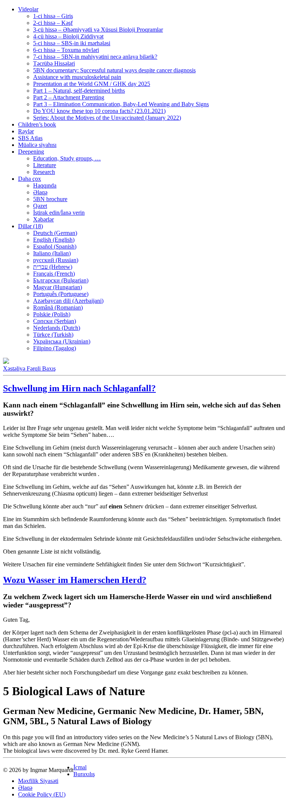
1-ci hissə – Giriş (53, 16)
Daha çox (29, 178)
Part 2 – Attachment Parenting (68, 97)
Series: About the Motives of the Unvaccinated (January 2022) (107, 117)
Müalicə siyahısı (37, 145)
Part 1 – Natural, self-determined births (79, 90)
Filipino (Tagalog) (54, 348)
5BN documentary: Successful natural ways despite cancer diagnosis (114, 70)
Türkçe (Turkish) (53, 334)
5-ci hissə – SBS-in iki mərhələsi (71, 43)
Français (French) (54, 273)
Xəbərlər (43, 219)
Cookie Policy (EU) (41, 794)
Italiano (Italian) (52, 253)
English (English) (54, 239)
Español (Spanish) (54, 246)
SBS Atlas (30, 138)
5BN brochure (50, 199)
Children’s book (37, 124)
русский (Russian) (55, 260)
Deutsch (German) (55, 233)
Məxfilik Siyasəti (38, 781)
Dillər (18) (30, 226)
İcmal (80, 767)
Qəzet (40, 206)
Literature (44, 165)
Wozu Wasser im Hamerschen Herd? (74, 580)
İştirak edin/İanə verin (59, 212)
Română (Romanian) (58, 307)
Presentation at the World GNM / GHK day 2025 (91, 84)
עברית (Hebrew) (52, 267)
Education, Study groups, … (67, 158)
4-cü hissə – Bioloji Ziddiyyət (68, 36)
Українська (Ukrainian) (61, 341)
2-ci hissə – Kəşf (53, 23)
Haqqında (44, 185)
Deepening (31, 151)
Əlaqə (40, 192)
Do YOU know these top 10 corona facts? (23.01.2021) (99, 111)
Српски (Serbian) (54, 321)
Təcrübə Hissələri (54, 63)
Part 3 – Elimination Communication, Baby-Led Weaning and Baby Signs (121, 104)
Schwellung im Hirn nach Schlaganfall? (79, 388)
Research (44, 172)
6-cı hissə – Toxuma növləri (66, 50)
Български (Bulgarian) (60, 280)
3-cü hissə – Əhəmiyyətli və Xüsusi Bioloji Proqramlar (98, 29)
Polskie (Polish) (51, 314)
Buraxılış (84, 774)
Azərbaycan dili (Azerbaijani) (68, 300)
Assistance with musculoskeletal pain (77, 77)
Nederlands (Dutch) (56, 328)
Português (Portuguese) (60, 294)
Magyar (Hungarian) (57, 287)
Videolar (28, 9)
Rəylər (26, 131)
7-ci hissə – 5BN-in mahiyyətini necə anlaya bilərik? (95, 56)
